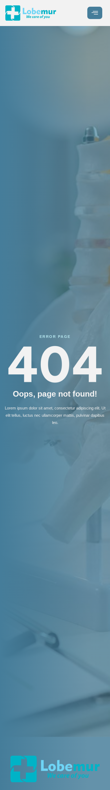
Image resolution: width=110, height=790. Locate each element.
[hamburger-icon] (94, 13)
